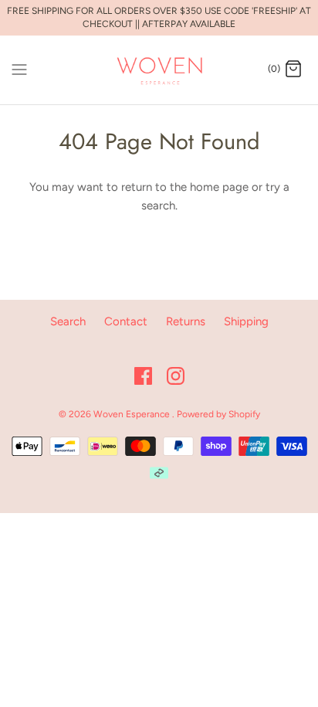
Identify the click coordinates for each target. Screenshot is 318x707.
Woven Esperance (132, 414)
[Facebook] (143, 376)
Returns (185, 321)
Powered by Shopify (218, 414)
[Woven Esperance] (159, 70)
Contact (125, 321)
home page (219, 187)
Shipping (246, 321)
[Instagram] (175, 376)
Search (68, 321)
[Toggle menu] (19, 68)
